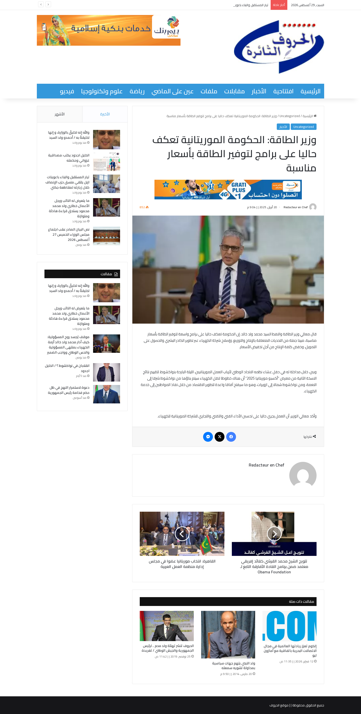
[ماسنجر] (208, 437)
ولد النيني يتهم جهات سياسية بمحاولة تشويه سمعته (233, 665)
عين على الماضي (173, 91)
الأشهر (60, 114)
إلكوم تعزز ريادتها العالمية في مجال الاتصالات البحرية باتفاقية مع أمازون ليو (290, 651)
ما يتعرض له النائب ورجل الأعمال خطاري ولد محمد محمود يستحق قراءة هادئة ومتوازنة (69, 208)
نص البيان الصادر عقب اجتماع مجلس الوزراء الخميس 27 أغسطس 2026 (68, 234)
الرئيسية (311, 91)
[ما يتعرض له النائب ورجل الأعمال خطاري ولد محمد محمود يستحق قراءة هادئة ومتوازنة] (106, 207)
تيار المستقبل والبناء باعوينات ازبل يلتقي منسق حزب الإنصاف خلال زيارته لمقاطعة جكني (210, 5)
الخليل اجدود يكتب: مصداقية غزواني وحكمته (68, 158)
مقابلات (234, 91)
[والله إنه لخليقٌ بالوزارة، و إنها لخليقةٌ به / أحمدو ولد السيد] (106, 139)
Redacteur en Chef (296, 207)
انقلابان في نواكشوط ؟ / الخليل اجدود (67, 368)
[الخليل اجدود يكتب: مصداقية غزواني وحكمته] (106, 162)
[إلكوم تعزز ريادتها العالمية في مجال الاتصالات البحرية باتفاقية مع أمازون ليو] (290, 626)
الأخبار (259, 91)
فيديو (67, 91)
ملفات (209, 91)
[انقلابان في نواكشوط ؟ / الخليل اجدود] (106, 372)
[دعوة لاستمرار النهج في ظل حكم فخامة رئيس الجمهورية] (106, 394)
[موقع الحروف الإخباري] (279, 47)
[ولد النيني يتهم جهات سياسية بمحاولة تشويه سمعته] (228, 635)
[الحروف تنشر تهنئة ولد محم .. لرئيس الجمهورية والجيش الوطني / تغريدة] (167, 626)
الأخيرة (105, 114)
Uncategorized (289, 116)
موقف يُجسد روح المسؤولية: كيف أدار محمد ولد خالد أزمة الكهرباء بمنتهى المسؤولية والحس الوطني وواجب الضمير (68, 345)
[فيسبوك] (231, 437)
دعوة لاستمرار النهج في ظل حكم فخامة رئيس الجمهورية (68, 390)
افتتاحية (283, 91)
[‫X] (219, 437)
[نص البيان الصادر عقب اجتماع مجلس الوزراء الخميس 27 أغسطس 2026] (106, 236)
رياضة (137, 91)
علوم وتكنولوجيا (102, 91)
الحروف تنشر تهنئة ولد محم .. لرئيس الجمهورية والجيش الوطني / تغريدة (168, 648)
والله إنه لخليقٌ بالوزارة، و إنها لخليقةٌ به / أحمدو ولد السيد (68, 135)
